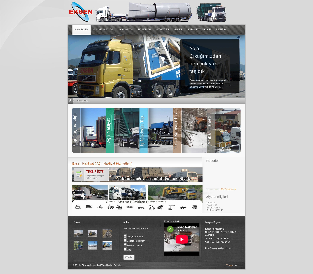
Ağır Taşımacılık (228, 187)
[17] (93, 237)
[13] (107, 249)
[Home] (71, 101)
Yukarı (229, 265)
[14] (93, 249)
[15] (78, 249)
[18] (78, 237)
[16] (107, 237)
